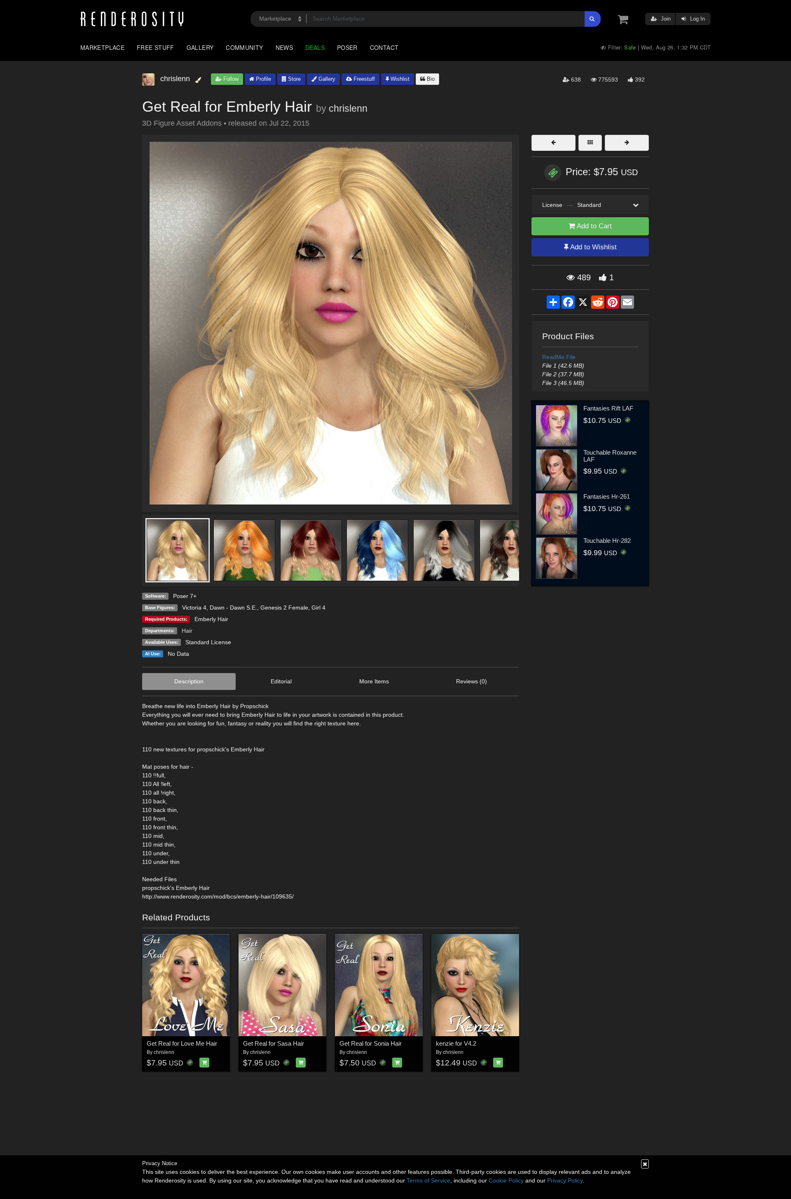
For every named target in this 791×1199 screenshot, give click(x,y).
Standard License (208, 642)
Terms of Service (428, 1180)
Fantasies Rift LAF (608, 408)
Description (189, 681)
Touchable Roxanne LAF (610, 456)
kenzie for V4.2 (456, 1043)
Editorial (281, 681)
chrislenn (348, 108)
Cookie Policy (506, 1180)
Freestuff (363, 79)
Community (244, 47)
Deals (315, 47)
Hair (187, 630)
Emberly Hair (211, 619)
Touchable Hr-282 (607, 540)
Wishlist (399, 79)
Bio (430, 79)
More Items (374, 681)
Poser (347, 47)
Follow (230, 79)
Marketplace (102, 47)
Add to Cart (593, 226)
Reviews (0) (471, 681)
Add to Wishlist (593, 247)
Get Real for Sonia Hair (370, 1043)
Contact (384, 47)
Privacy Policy (565, 1180)
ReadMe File (559, 357)
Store (293, 79)
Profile (262, 79)
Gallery (200, 47)
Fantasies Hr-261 (606, 496)
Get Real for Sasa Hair (273, 1043)
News (284, 47)
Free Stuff (155, 47)
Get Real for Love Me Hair (182, 1043)
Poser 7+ (185, 596)
